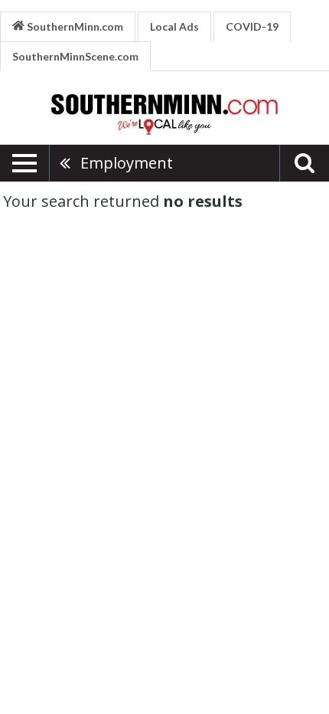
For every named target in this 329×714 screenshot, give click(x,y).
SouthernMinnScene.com (75, 56)
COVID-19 (252, 26)
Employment (126, 162)
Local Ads (174, 26)
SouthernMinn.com (73, 26)
